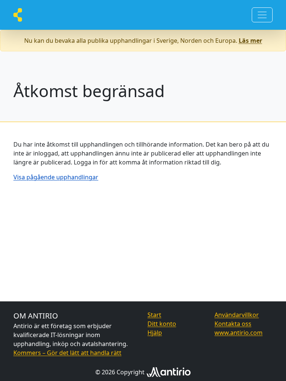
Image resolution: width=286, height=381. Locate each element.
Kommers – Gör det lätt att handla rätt (67, 353)
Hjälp (154, 333)
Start (154, 315)
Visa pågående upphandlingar (55, 177)
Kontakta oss (232, 324)
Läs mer (250, 40)
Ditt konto (161, 324)
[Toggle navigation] (262, 14)
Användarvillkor (236, 315)
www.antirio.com (238, 333)
